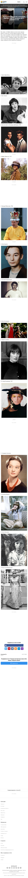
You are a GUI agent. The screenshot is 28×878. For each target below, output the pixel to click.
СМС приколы (3, 826)
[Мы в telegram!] (9, 868)
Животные (3, 812)
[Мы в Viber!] (18, 868)
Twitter (2, 859)
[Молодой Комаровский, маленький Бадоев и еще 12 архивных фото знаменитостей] (22, 648)
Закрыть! (18, 6)
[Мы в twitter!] (12, 868)
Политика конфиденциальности (7, 849)
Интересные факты (4, 808)
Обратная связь (4, 847)
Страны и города (4, 831)
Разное (2, 837)
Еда (1, 819)
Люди (2, 835)
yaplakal (14, 419)
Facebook (3, 855)
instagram (14, 154)
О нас (2, 843)
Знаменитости (3, 833)
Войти (19, 1)
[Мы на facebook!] (7, 868)
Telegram (2, 857)
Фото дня (2, 810)
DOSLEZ (14, 866)
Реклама (2, 845)
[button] (14, 645)
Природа (2, 814)
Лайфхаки (3, 817)
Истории (2, 806)
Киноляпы (3, 829)
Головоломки (3, 824)
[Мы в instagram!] (14, 868)
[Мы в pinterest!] (16, 868)
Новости (2, 804)
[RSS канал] (20, 868)
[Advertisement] (14, 58)
